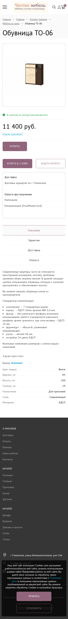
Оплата (34, 260)
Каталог (7, 468)
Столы (6, 533)
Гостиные (8, 475)
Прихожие (8, 487)
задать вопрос (51, 163)
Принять (34, 596)
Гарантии (34, 240)
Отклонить (34, 608)
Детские (7, 499)
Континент (17, 363)
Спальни (7, 481)
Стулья (6, 539)
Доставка (34, 250)
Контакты (8, 459)
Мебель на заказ (11, 23)
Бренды (7, 447)
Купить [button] (15, 146)
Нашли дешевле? (13, 134)
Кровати (7, 521)
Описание (34, 230)
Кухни (6, 493)
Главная (7, 19)
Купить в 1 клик (17, 163)
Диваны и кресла (12, 527)
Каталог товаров (38, 19)
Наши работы (10, 453)
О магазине (9, 428)
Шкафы (7, 515)
